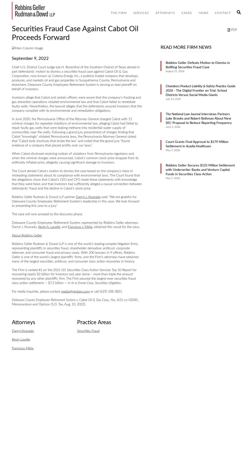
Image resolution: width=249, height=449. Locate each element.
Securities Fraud (88, 331)
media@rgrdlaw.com (75, 291)
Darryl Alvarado (23, 331)
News (204, 12)
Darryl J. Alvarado (88, 197)
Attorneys (165, 12)
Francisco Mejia (23, 348)
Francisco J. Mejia (80, 227)
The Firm (119, 12)
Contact (223, 12)
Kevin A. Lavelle (49, 227)
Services (141, 12)
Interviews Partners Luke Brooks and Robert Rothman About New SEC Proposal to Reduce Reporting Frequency (199, 119)
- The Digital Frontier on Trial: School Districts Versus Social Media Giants (201, 91)
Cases (187, 12)
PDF (234, 30)
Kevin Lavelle (21, 339)
